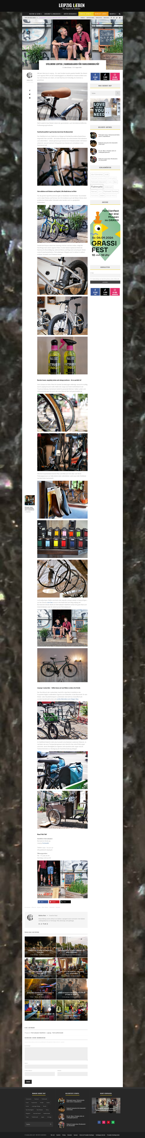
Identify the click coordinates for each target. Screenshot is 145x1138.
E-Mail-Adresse (28, 1070)
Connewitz (45, 843)
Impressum (76, 1134)
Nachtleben (40, 1109)
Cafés (110, 182)
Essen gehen (112, 178)
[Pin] (29, 98)
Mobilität (52, 907)
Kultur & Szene (35, 14)
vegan (42, 1117)
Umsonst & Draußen (52, 14)
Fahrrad (34, 907)
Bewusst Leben (100, 14)
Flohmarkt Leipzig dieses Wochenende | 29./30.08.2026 (108, 159)
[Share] (29, 90)
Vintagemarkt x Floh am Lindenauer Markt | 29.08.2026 (53, 17)
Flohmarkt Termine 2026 (98, 178)
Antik (106, 174)
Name (26, 1063)
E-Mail (92, 273)
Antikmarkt (109, 187)
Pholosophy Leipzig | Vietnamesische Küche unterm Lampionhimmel (29, 508)
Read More (28, 511)
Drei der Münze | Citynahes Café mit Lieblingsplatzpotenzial (107, 151)
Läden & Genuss (85, 14)
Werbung (64, 1134)
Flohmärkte (94, 195)
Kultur (48, 1102)
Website (59, 1070)
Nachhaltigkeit (30, 1109)
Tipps (27, 1117)
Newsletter (58, 1134)
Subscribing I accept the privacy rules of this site (105, 279)
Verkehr (58, 907)
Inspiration (34, 1102)
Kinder (42, 1102)
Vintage (49, 1117)
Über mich (53, 1134)
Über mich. (106, 17)
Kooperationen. (90, 17)
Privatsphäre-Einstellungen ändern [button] (113, 1134)
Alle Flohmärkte (97, 174)
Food (27, 1102)
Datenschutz (69, 1134)
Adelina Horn (30, 80)
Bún (100, 191)
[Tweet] (29, 94)
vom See (50, 602)
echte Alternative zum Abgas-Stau (67, 699)
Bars (115, 182)
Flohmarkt (97, 186)
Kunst (27, 1106)
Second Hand (37, 1113)
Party (47, 1109)
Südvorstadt (46, 1113)
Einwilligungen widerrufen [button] (100, 1134)
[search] (117, 93)
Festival (36, 1099)
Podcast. (83, 17)
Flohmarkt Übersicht (98, 182)
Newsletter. (99, 17)
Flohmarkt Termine (111, 191)
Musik (44, 1106)
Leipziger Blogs (36, 1106)
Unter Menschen (70, 14)
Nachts (112, 14)
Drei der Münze (111, 195)
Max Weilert (45, 907)
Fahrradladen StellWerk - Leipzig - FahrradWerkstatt (47, 1033)
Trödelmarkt (35, 1117)
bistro (102, 195)
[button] (43, 901)
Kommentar (28, 1045)
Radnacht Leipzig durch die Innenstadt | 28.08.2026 (108, 143)
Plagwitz (28, 1113)
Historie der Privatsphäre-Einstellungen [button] (87, 1134)
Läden (39, 907)
